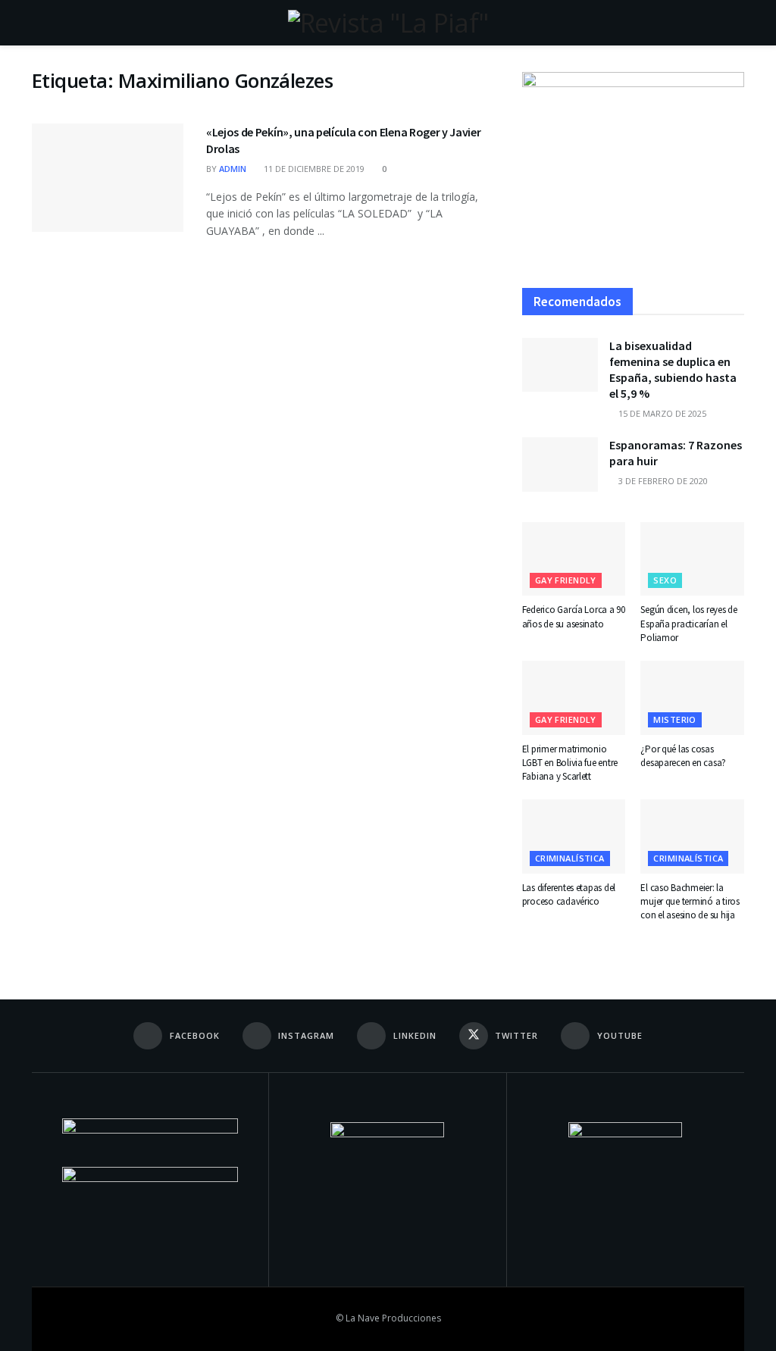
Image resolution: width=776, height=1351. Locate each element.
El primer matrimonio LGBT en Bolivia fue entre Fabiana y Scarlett (570, 763)
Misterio (674, 719)
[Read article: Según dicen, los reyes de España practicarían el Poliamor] (692, 559)
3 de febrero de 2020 (662, 480)
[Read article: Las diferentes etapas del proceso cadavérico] (574, 836)
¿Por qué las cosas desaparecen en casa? (683, 756)
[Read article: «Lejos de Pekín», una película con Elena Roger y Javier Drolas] (107, 178)
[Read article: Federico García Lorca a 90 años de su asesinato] (574, 559)
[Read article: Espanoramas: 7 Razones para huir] (560, 464)
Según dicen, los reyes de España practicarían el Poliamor (688, 623)
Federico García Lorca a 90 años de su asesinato (573, 616)
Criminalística (570, 858)
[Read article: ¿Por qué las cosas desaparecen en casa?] (692, 698)
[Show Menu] (38, 22)
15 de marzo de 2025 (661, 413)
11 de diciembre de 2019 (313, 168)
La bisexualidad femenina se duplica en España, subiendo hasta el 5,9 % (673, 369)
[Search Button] (737, 22)
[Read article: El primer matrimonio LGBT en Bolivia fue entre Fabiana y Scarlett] (574, 698)
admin (232, 168)
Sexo (665, 580)
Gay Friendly (565, 580)
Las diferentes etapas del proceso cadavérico (569, 894)
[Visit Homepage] (388, 23)
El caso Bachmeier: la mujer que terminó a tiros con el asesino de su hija (690, 901)
